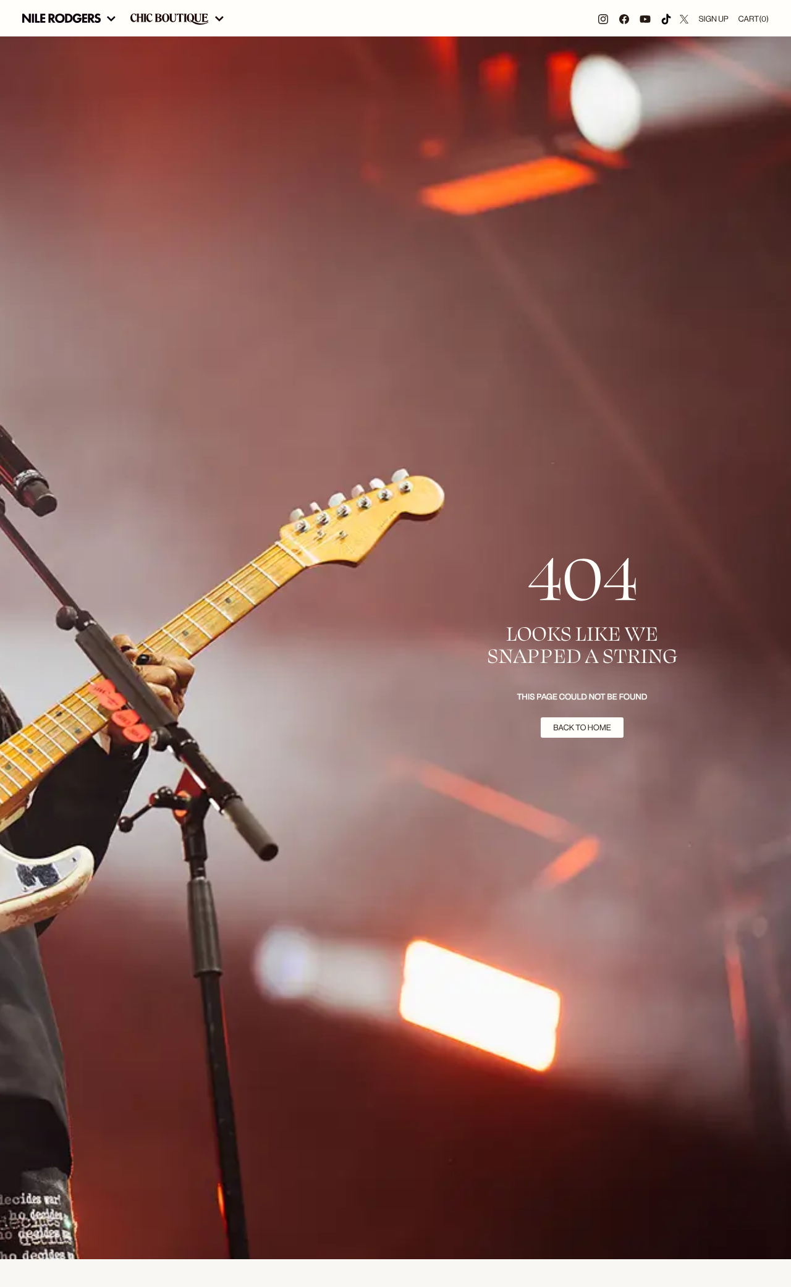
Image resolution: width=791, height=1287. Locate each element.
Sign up (713, 18)
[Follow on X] (684, 18)
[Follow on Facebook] (624, 18)
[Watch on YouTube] (645, 18)
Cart (753, 18)
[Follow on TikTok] (666, 18)
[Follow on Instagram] (603, 18)
